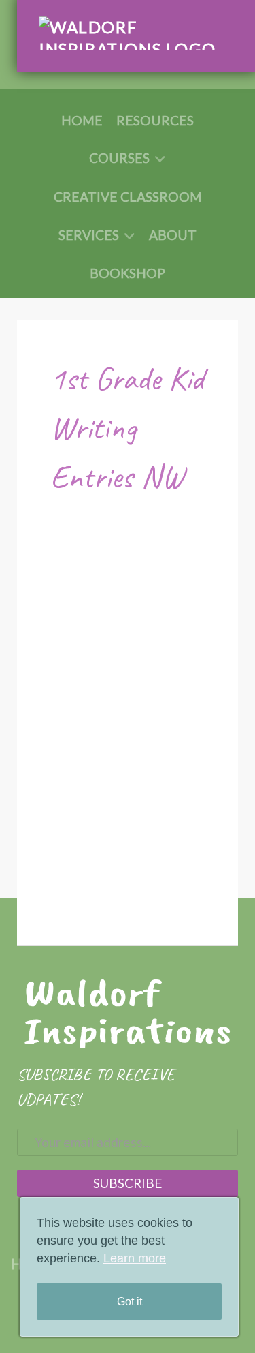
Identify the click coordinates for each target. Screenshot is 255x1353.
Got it (129, 1301)
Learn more (134, 1258)
